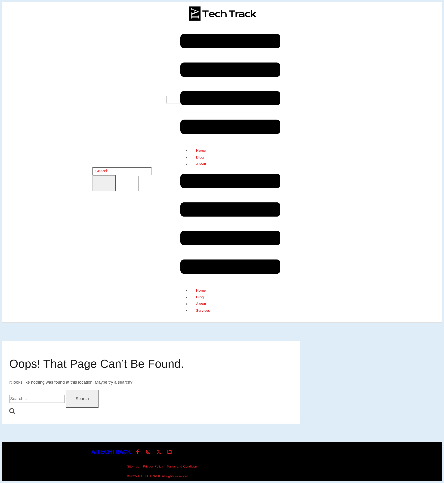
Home (201, 151)
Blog (200, 157)
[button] (230, 85)
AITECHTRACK (111, 452)
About (201, 164)
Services (203, 310)
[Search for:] (37, 398)
